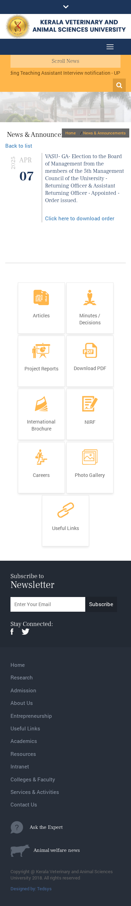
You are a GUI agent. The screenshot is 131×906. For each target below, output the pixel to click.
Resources (23, 753)
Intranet (19, 766)
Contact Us (23, 804)
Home (70, 132)
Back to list (18, 145)
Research (21, 677)
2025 (13, 162)
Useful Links (25, 728)
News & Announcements (104, 132)
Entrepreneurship (31, 715)
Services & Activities (34, 791)
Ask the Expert (43, 827)
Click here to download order (79, 218)
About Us (21, 702)
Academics (23, 740)
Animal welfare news (55, 850)
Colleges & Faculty (32, 779)
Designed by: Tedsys (31, 888)
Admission (23, 690)
